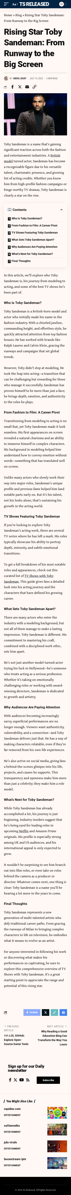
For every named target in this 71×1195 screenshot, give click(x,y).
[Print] (63, 1012)
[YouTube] (21, 1080)
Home (8, 14)
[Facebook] (10, 1080)
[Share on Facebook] (12, 87)
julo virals (10, 1142)
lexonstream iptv (15, 1159)
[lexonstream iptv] (57, 1163)
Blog (18, 14)
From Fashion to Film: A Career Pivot (34, 225)
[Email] (27, 87)
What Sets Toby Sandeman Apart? (33, 239)
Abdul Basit (19, 78)
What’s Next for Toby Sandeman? (32, 253)
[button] (48, 1080)
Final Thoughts (21, 261)
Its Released (33, 4)
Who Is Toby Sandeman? (27, 218)
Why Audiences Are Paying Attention (34, 246)
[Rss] (28, 1080)
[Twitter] (15, 1080)
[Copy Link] (34, 87)
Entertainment (12, 1115)
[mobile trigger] (7, 4)
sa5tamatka (12, 1125)
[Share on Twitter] (19, 87)
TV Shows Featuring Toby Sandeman (35, 232)
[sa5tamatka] (57, 1129)
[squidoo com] (57, 1113)
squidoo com (12, 1109)
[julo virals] (57, 1146)
